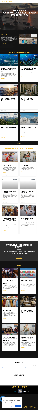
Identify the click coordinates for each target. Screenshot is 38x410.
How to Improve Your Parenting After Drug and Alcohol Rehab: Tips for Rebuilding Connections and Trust (9, 220)
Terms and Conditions (25, 407)
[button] (35, 365)
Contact (35, 407)
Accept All (18, 406)
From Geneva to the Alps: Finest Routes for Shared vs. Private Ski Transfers (29, 128)
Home (26, 406)
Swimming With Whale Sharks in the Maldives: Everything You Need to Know (8, 70)
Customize (6, 406)
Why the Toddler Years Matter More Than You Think (9, 164)
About (31, 407)
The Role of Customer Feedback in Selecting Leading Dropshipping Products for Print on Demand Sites (27, 310)
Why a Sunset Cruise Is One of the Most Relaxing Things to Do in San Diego (8, 99)
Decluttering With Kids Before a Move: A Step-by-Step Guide (27, 192)
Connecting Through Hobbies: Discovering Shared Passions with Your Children (10, 339)
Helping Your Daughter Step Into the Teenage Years (27, 164)
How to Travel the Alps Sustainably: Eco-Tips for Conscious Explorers (8, 128)
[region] (12, 402)
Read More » (3, 78)
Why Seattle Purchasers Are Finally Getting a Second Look (7, 375)
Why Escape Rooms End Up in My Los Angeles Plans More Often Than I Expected (9, 282)
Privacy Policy (31, 406)
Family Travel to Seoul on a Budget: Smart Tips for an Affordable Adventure (28, 99)
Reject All (12, 406)
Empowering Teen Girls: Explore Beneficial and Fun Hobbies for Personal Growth (27, 339)
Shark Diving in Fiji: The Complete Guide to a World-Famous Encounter (28, 69)
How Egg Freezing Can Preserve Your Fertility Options (27, 219)
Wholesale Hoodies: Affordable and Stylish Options (9, 309)
